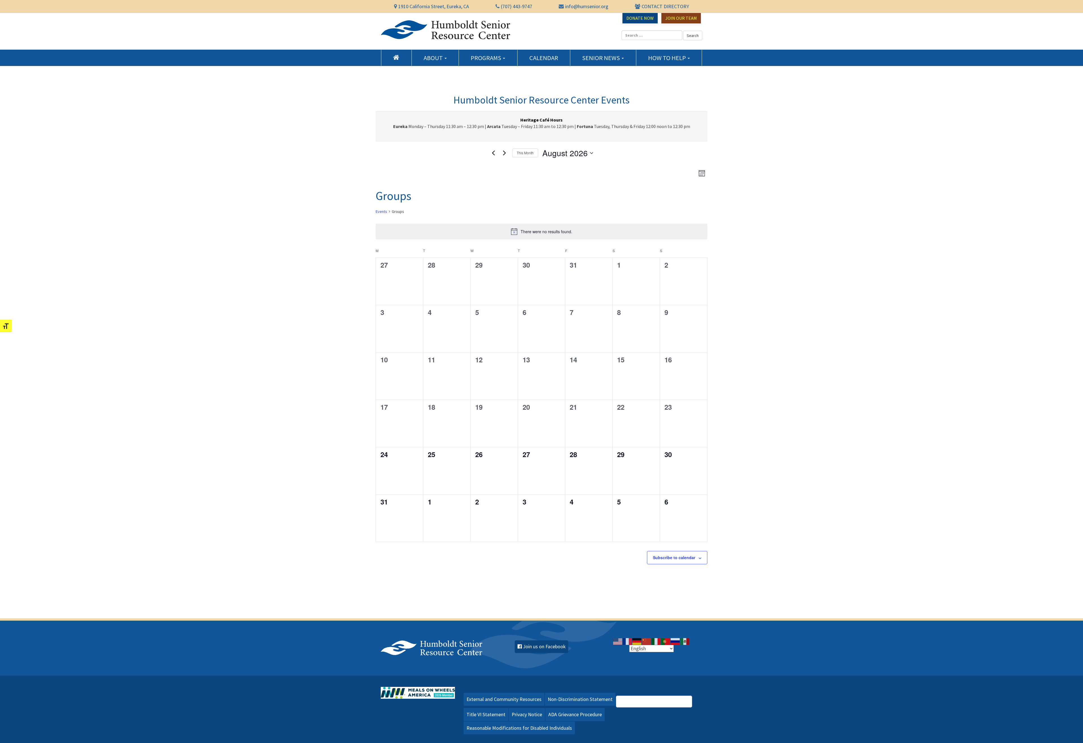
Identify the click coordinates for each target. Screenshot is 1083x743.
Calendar (543, 58)
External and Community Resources (504, 699)
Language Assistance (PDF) (657, 701)
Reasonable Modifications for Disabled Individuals (519, 728)
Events (381, 211)
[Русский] (675, 641)
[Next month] (504, 153)
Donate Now (640, 18)
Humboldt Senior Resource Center (445, 30)
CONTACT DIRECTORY (665, 6)
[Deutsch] (637, 641)
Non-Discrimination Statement (580, 699)
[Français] (627, 641)
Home (396, 57)
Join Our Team (681, 18)
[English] (618, 641)
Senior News (601, 58)
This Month (525, 152)
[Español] (685, 641)
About (434, 58)
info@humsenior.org (586, 6)
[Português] (666, 641)
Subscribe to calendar (674, 557)
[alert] (541, 231)
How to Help (667, 58)
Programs (486, 58)
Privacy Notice (527, 714)
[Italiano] (656, 641)
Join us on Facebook (544, 646)
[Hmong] (646, 641)
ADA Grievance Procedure (575, 714)
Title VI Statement (485, 714)
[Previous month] (493, 153)
